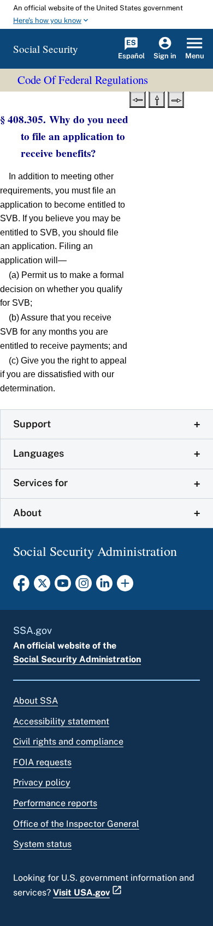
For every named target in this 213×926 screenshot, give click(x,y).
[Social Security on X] (42, 586)
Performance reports (55, 803)
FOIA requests (42, 762)
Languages (38, 453)
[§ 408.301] (137, 98)
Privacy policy (41, 782)
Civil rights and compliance (68, 741)
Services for (40, 482)
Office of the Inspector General (76, 824)
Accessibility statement (61, 721)
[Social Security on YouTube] (63, 586)
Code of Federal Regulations (82, 79)
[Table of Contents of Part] (157, 98)
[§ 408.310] (176, 98)
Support (32, 423)
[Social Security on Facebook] (21, 586)
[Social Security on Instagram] (83, 586)
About (27, 512)
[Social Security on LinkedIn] (104, 586)
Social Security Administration (77, 659)
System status (42, 844)
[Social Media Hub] (125, 586)
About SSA (35, 700)
